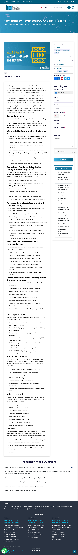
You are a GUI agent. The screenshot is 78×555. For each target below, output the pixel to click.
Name (56, 97)
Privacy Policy (8, 551)
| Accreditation (38, 506)
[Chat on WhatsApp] (4, 551)
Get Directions (9, 542)
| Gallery (19, 506)
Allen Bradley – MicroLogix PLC (62, 194)
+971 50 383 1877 (10, 537)
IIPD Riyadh (55, 518)
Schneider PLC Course (62, 199)
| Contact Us (12, 509)
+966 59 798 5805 (59, 532)
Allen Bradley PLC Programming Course (64, 219)
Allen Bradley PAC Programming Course (64, 208)
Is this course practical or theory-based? (20, 490)
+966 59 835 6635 (59, 534)
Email (56, 105)
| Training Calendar (27, 506)
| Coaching (13, 506)
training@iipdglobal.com (25, 1)
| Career (57, 506)
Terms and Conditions (19, 551)
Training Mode (59, 127)
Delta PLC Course (63, 204)
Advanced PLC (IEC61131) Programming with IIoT (63, 233)
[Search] (69, 7)
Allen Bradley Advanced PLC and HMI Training (41, 24)
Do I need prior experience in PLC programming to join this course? (28, 478)
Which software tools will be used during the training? (24, 486)
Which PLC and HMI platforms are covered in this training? (25, 482)
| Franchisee (64, 506)
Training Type (59, 89)
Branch (57, 120)
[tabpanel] (27, 269)
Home (5, 24)
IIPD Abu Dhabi (32, 518)
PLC (25, 24)
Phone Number (59, 112)
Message (57, 135)
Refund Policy (8, 552)
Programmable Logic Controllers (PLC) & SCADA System (64, 187)
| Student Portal (38, 509)
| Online (52, 506)
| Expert (6, 509)
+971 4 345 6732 (10, 532)
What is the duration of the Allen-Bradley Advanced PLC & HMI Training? (30, 467)
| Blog (70, 506)
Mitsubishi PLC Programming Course (64, 225)
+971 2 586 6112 (34, 530)
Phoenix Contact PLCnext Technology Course (64, 180)
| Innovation (46, 506)
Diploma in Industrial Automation (64, 173)
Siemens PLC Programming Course (64, 214)
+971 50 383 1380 (10, 1)
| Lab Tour (30, 509)
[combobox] (56, 116)
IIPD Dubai (7, 518)
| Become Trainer (22, 509)
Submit (62, 159)
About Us (6, 506)
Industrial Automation (15, 24)
